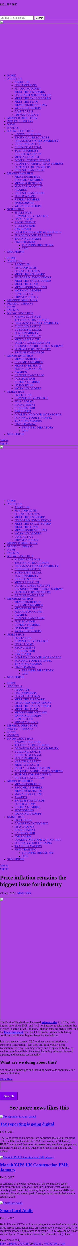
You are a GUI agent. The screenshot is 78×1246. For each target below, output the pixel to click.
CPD (25, 248)
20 (13, 1243)
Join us (4, 440)
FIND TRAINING (25, 241)
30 (16, 1243)
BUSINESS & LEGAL (28, 147)
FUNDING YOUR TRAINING (33, 235)
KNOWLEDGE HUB (20, 131)
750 (50, 1243)
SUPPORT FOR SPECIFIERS (33, 166)
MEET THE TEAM (26, 101)
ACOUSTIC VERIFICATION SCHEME (39, 163)
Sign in (4, 443)
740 (46, 1243)
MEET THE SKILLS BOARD (33, 98)
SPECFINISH (15, 251)
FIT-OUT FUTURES (27, 88)
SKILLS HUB (15, 209)
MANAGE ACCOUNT (29, 186)
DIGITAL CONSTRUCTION (32, 160)
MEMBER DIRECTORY (22, 117)
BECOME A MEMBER (29, 179)
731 (39, 1243)
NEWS (11, 124)
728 (26, 1243)
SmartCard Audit (16, 1210)
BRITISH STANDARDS (29, 170)
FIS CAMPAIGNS (26, 85)
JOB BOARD (23, 228)
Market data (24, 893)
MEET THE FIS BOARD (30, 91)
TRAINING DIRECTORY (38, 245)
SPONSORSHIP (24, 202)
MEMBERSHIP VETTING (31, 104)
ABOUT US (14, 78)
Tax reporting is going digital (27, 1124)
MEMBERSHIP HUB (20, 173)
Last (62, 1243)
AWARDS (21, 189)
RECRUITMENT (25, 222)
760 (54, 1243)
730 (35, 1243)
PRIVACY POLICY (26, 114)
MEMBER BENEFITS (28, 183)
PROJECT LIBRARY (20, 121)
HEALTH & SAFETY (28, 153)
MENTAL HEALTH (27, 157)
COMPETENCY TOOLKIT (31, 215)
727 (22, 1243)
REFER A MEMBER (27, 199)
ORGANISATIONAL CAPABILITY (37, 140)
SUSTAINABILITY (27, 150)
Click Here (6, 1079)
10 (10, 1243)
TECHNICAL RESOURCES (32, 137)
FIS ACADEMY (24, 219)
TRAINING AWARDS (28, 238)
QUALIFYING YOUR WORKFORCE (38, 232)
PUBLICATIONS (25, 196)
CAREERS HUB (25, 225)
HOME (11, 75)
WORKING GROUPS (28, 108)
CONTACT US (24, 111)
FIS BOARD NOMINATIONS (33, 95)
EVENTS (13, 127)
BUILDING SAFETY (28, 144)
